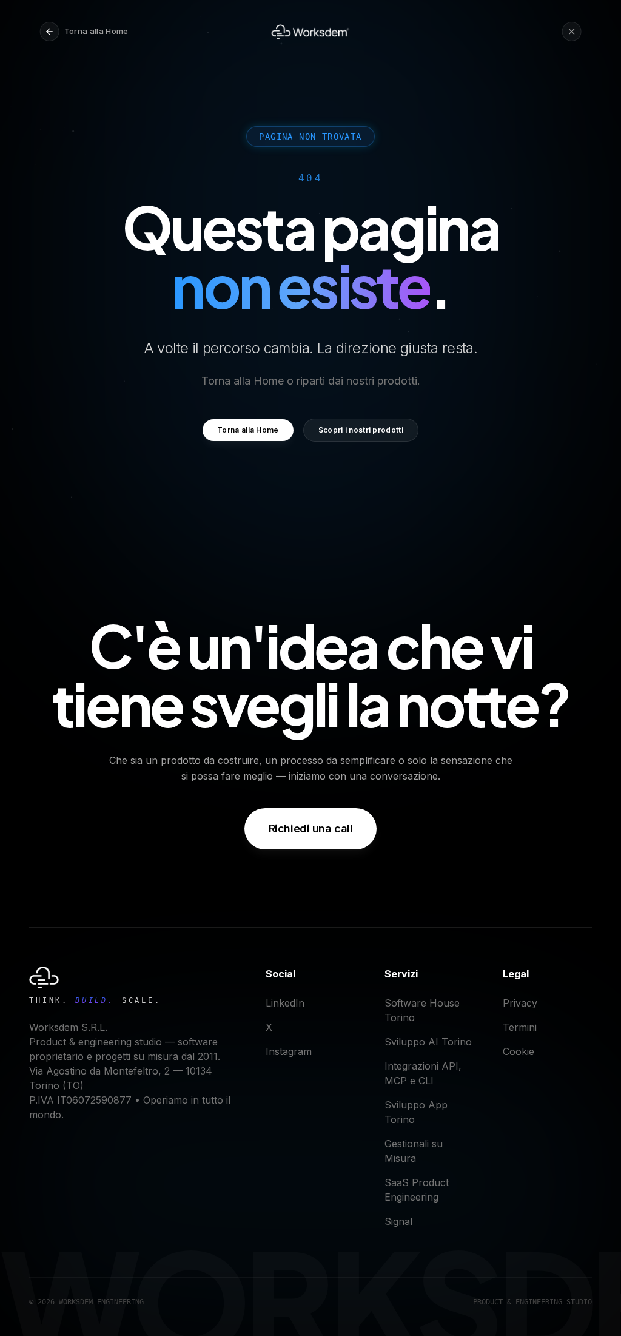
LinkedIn (285, 1003)
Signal (398, 1221)
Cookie (518, 1051)
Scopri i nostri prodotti (360, 429)
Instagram (289, 1051)
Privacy (520, 1003)
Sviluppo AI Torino (428, 1042)
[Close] (571, 31)
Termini (520, 1027)
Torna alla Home (248, 429)
